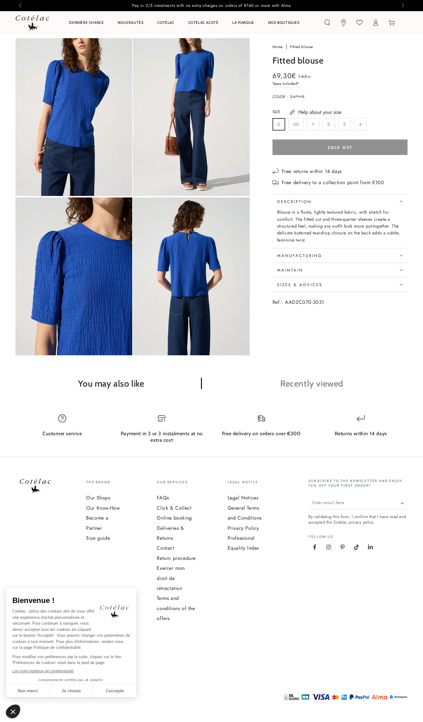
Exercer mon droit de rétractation (171, 578)
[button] (327, 22)
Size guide (98, 538)
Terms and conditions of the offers (176, 608)
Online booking (174, 517)
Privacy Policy (243, 528)
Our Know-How (103, 508)
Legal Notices (243, 497)
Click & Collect (174, 508)
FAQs (163, 497)
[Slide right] (402, 5)
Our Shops (98, 497)
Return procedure (176, 558)
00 (298, 126)
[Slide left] (20, 5)
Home (278, 47)
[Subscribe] (404, 503)
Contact (165, 547)
